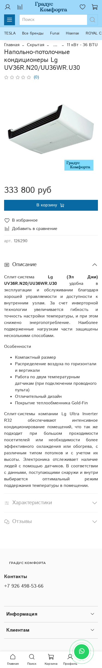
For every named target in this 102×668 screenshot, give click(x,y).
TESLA (10, 33)
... (55, 45)
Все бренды (33, 33)
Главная (11, 45)
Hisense (72, 33)
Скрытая (35, 45)
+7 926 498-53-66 (24, 586)
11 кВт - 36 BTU (82, 45)
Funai (54, 33)
